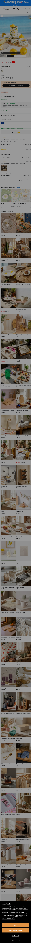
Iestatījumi (15, 935)
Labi (15, 925)
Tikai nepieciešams (15, 930)
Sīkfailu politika (19, 917)
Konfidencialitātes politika (8, 918)
